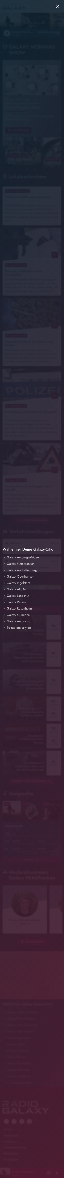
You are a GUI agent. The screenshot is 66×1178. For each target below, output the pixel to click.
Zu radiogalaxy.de (19, 627)
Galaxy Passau (16, 602)
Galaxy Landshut (18, 595)
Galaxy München (18, 615)
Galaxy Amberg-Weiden (23, 557)
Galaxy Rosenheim (19, 608)
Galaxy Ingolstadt (18, 583)
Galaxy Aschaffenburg (22, 570)
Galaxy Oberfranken (20, 576)
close (58, 6)
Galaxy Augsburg (18, 621)
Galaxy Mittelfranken (21, 563)
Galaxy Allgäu (16, 589)
